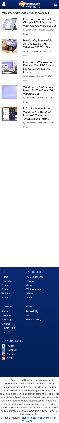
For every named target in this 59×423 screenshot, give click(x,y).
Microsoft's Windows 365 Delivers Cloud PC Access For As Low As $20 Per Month (38, 67)
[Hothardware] (29, 4)
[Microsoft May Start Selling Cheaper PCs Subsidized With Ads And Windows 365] (9, 24)
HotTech (6, 332)
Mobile (29, 285)
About (5, 311)
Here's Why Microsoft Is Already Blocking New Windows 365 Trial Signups (39, 44)
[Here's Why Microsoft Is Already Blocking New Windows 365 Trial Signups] (9, 46)
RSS (9, 358)
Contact (6, 324)
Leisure (29, 293)
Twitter (10, 346)
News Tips (7, 319)
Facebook (12, 350)
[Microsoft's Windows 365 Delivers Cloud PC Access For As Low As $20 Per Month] (9, 67)
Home (5, 277)
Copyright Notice (47, 418)
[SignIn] (5, 3)
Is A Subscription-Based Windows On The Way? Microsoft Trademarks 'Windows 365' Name (37, 113)
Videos (29, 297)
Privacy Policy (9, 328)
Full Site (6, 293)
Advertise (6, 315)
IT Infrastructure (34, 289)
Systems (30, 281)
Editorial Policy (33, 319)
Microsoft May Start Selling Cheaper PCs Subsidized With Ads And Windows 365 (39, 22)
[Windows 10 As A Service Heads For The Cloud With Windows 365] (9, 92)
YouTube (11, 354)
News (25, 34)
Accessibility (32, 311)
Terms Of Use (29, 421)
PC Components (34, 277)
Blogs (5, 289)
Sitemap (6, 297)
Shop (28, 315)
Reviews (6, 281)
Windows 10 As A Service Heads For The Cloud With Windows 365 (39, 90)
